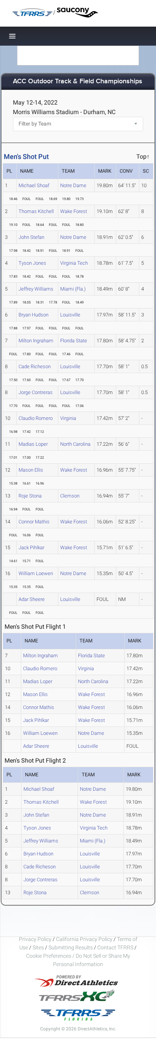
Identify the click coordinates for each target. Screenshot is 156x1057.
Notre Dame (73, 185)
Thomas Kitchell (36, 211)
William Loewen (36, 573)
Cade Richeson (35, 366)
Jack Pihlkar (31, 547)
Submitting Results (70, 947)
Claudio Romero (36, 418)
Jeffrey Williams (36, 289)
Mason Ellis (31, 470)
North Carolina (75, 444)
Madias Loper (33, 444)
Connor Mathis (34, 522)
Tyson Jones (32, 263)
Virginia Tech (74, 263)
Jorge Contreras (36, 392)
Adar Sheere (32, 599)
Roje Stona (30, 496)
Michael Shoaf (34, 185)
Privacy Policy (35, 939)
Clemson (70, 496)
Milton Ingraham (36, 340)
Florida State (73, 340)
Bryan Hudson (33, 315)
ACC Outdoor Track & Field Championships (77, 81)
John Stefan (31, 237)
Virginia (68, 418)
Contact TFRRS (115, 947)
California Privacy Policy (84, 939)
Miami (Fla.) (73, 289)
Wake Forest (73, 211)
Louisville (70, 315)
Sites (38, 947)
